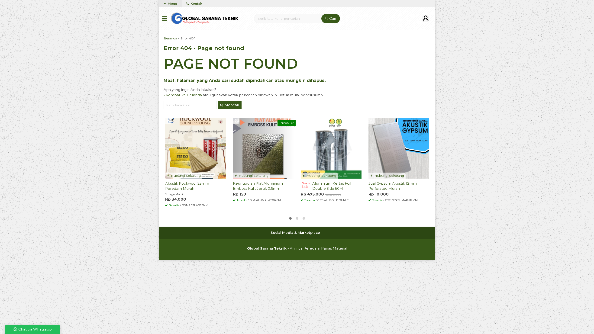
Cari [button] (332, 18)
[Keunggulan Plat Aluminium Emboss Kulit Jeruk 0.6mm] (263, 148)
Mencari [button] (231, 105)
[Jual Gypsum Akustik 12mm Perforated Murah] (398, 148)
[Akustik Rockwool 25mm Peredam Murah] (195, 148)
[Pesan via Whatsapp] (169, 121)
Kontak (196, 3)
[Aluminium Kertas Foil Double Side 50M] (331, 148)
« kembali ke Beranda (183, 95)
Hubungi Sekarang (185, 175)
